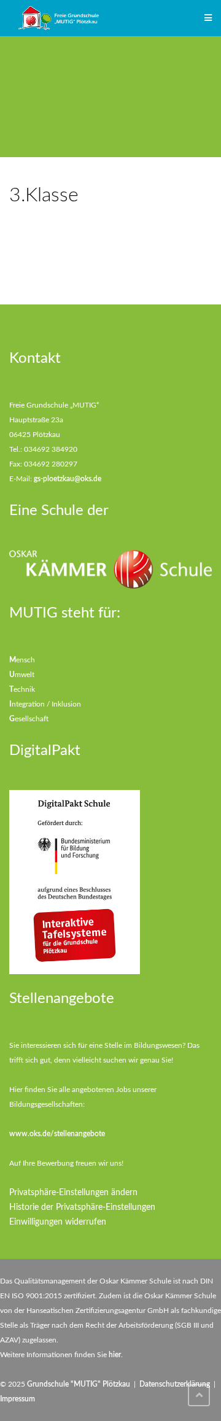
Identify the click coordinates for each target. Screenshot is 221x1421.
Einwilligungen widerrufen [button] (57, 1222)
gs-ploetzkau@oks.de (67, 478)
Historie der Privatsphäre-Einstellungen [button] (82, 1207)
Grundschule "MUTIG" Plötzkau (78, 1384)
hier (115, 1354)
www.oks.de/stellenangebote (57, 1133)
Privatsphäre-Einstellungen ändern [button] (73, 1192)
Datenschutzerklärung (174, 1384)
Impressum (17, 1399)
